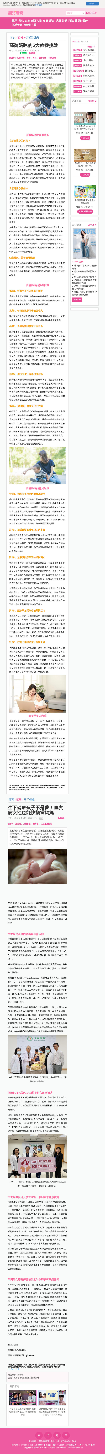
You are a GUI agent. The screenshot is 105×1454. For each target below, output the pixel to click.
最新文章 (76, 41)
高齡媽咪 (20, 58)
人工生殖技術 (46, 824)
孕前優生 (29, 799)
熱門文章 (84, 41)
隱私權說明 (39, 5)
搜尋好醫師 (81, 20)
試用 (58, 20)
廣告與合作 (65, 1441)
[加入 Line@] (57, 1435)
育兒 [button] (21, 20)
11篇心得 (85, 174)
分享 (41, 818)
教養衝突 (42, 58)
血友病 (18, 824)
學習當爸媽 (32, 37)
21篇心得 (85, 138)
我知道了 (92, 4)
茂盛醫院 (26, 824)
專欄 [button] (45, 20)
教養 (28, 58)
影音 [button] (51, 20)
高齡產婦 (52, 58)
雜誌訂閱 (77, 300)
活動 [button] (64, 20)
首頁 (12, 37)
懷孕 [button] (14, 20)
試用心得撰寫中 (85, 211)
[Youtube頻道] (39, 1435)
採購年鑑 (17, 24)
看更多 (90, 47)
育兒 (34, 58)
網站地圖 (32, 1441)
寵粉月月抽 (30, 24)
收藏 (32, 53)
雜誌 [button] (71, 20)
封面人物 (36, 20)
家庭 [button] (27, 20)
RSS (74, 1441)
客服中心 (54, 1441)
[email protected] (13, 1369)
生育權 (35, 824)
